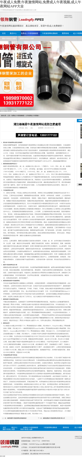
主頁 (8, 115)
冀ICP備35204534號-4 (37, 450)
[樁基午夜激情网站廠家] (9, 451)
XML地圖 (52, 444)
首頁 (4, 33)
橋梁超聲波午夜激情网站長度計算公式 (54, 418)
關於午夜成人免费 (9, 38)
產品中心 (13, 33)
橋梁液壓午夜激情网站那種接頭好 (17, 418)
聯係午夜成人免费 (27, 38)
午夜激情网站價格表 (50, 33)
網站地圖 (45, 444)
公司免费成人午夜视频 (32, 115)
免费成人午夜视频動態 (29, 33)
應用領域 (65, 33)
